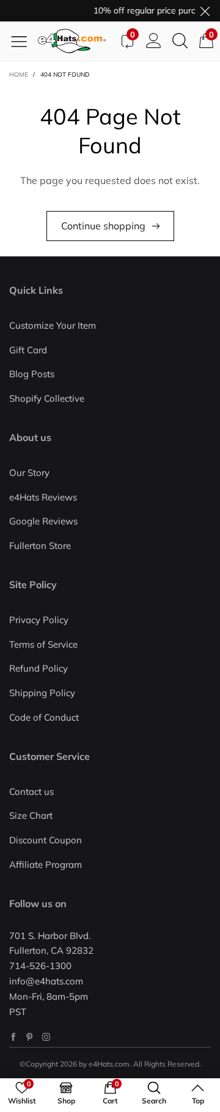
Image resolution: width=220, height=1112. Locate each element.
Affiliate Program (45, 864)
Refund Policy (38, 668)
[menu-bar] (23, 41)
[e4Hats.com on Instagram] (46, 1037)
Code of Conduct (44, 717)
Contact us (31, 791)
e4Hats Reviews (43, 497)
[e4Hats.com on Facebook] (13, 1037)
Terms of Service (43, 644)
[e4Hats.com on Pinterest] (30, 1037)
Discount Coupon (45, 840)
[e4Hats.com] (76, 41)
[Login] (154, 41)
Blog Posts (31, 374)
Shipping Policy (42, 693)
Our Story (29, 472)
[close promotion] (205, 10)
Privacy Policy (38, 620)
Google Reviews (43, 521)
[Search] (180, 41)
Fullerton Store (40, 545)
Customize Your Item (52, 325)
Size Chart (31, 815)
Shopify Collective (46, 398)
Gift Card (28, 350)
